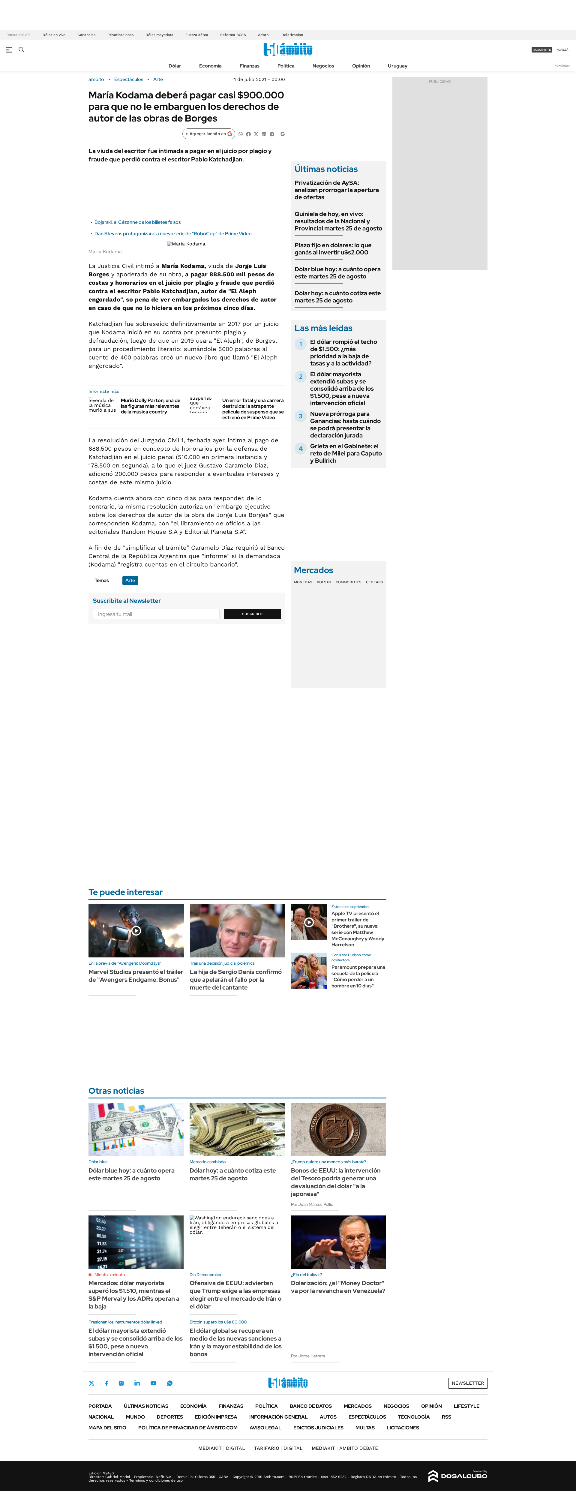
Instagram (121, 1383)
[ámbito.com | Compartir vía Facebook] (248, 134)
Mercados (358, 1406)
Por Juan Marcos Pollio (312, 1204)
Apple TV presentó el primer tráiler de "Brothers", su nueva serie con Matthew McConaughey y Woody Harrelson (358, 929)
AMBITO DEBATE (345, 1448)
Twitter (91, 1383)
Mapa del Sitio (107, 1428)
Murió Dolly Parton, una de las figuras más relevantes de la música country (150, 406)
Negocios (323, 66)
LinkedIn (137, 1383)
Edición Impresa (216, 1417)
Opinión (361, 66)
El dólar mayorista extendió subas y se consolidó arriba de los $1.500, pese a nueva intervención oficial (342, 388)
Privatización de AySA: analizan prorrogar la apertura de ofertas (337, 190)
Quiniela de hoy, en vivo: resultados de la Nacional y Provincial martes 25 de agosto (338, 221)
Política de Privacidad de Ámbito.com (188, 1428)
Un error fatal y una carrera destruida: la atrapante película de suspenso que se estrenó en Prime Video (253, 409)
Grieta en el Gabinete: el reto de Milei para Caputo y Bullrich (346, 453)
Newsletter (562, 65)
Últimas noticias (146, 1406)
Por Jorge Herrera (308, 1356)
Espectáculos (128, 79)
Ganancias (86, 35)
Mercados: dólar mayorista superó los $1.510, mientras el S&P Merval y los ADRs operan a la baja (133, 1294)
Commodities (349, 582)
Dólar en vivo (54, 35)
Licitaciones (403, 1428)
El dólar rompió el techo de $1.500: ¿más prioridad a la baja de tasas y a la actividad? (343, 352)
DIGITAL (221, 1448)
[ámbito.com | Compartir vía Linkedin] (264, 134)
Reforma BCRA (233, 35)
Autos (328, 1417)
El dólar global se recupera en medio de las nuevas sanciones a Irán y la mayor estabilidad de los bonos (236, 1342)
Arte (158, 79)
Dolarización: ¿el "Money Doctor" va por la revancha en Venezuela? (338, 1287)
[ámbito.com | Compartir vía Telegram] (271, 134)
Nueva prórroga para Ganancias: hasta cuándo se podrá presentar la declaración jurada (345, 424)
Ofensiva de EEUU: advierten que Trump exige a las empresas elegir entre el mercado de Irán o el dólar (235, 1294)
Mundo (135, 1417)
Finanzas (250, 66)
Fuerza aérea (196, 35)
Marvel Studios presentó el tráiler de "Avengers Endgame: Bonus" (135, 976)
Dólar (175, 66)
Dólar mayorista (159, 35)
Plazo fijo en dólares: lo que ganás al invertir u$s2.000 (333, 248)
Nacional (101, 1417)
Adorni (263, 35)
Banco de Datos (311, 1406)
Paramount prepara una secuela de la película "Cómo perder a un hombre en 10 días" (358, 976)
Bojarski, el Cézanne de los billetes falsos (137, 222)
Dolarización (292, 35)
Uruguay (397, 66)
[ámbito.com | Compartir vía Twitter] (256, 134)
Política (286, 66)
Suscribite (253, 614)
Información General (278, 1417)
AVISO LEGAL (265, 1428)
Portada (100, 1406)
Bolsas (324, 582)
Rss (446, 1417)
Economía (210, 66)
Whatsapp (169, 1383)
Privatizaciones (120, 35)
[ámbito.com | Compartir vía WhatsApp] (240, 134)
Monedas (303, 582)
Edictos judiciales (318, 1428)
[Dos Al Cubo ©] (458, 1476)
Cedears (374, 582)
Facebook (106, 1383)
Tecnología (414, 1417)
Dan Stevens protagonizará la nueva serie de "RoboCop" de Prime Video (173, 233)
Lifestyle (466, 1406)
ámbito (96, 79)
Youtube (153, 1383)
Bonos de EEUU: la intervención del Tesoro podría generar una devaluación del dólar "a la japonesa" (336, 1182)
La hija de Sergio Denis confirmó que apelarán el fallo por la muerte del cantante (236, 979)
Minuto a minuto (109, 1274)
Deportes (170, 1417)
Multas (365, 1428)
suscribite (542, 49)
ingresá (562, 49)
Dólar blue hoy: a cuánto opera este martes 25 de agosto (338, 272)
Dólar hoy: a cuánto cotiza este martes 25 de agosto (338, 296)
